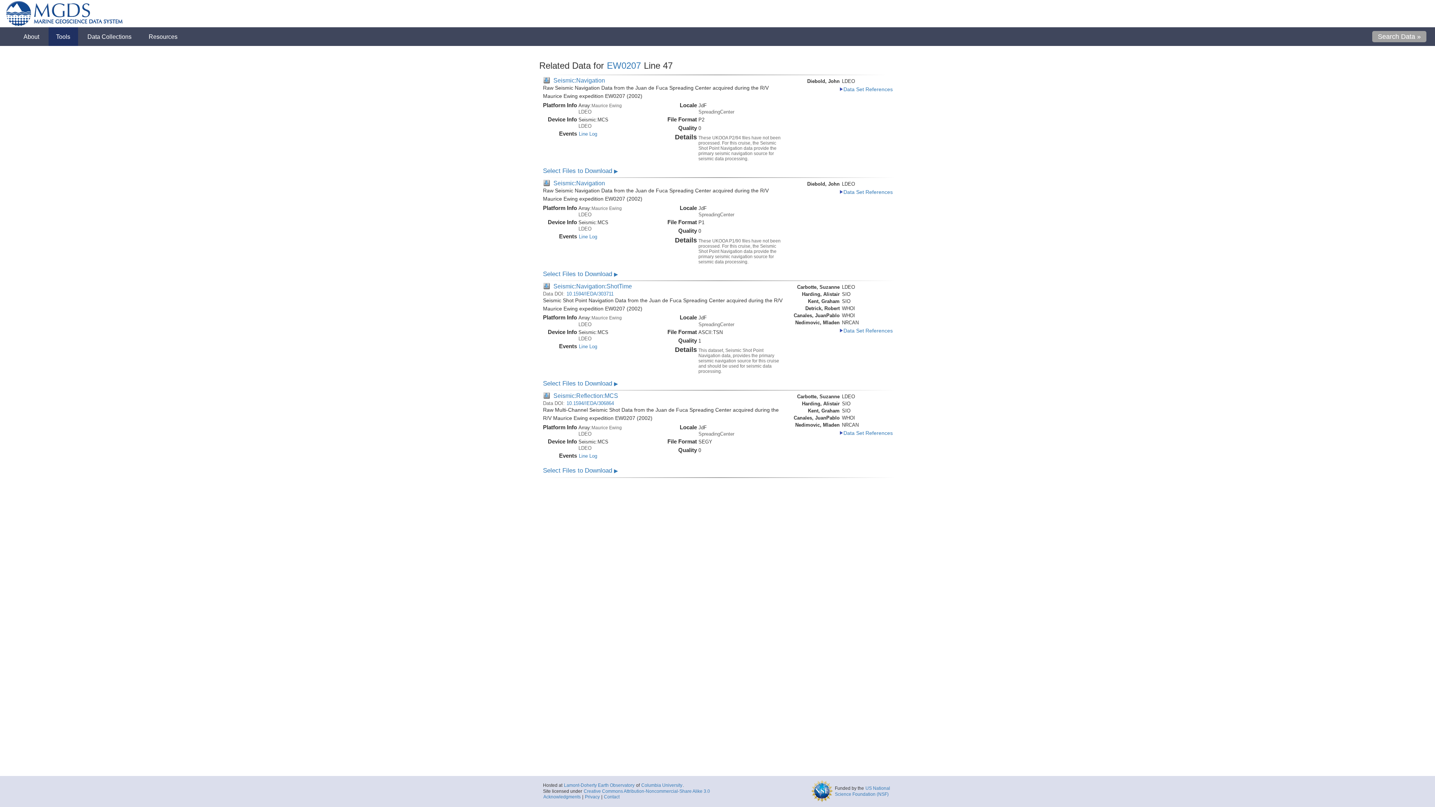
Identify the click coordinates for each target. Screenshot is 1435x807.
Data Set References (868, 89)
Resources (163, 36)
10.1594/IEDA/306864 (590, 403)
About (31, 36)
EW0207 (624, 66)
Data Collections (109, 36)
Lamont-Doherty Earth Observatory (599, 785)
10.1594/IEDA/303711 (590, 294)
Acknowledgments (562, 797)
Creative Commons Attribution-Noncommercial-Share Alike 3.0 (647, 791)
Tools (63, 36)
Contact (612, 797)
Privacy (592, 797)
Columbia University (661, 785)
